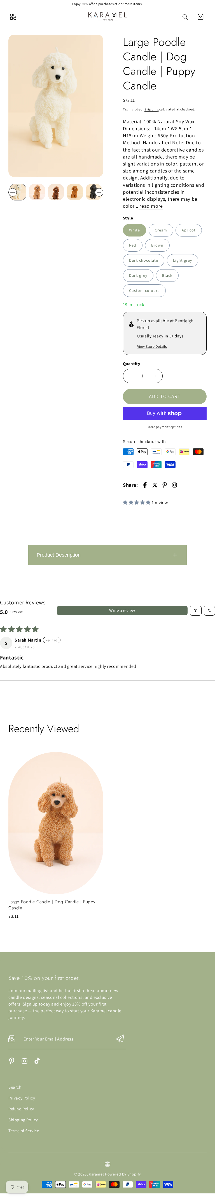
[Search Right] (185, 17)
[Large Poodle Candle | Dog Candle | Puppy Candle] (55, 106)
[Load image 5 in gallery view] (94, 192)
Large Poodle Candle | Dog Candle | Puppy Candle (51, 904)
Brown (157, 245)
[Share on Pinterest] (164, 485)
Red (132, 245)
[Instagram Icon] (24, 1063)
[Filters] (196, 611)
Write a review (122, 610)
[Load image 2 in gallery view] (37, 192)
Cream (161, 230)
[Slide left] (12, 192)
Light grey (182, 260)
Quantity (131, 363)
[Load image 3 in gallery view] (56, 192)
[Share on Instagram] (174, 485)
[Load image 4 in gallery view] (75, 192)
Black (167, 275)
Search (15, 1087)
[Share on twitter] (155, 485)
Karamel (96, 1174)
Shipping (151, 109)
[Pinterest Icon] (11, 1063)
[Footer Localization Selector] (107, 1164)
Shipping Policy (23, 1119)
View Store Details (152, 346)
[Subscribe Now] (120, 1039)
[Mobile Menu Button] (13, 16)
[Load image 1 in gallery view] (18, 192)
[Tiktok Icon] (37, 1063)
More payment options (165, 427)
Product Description (59, 555)
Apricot (189, 230)
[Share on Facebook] (145, 485)
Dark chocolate (143, 260)
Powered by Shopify (123, 1174)
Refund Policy (21, 1109)
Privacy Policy (21, 1098)
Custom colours (144, 290)
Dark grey (138, 275)
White (134, 230)
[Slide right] (99, 192)
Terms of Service (23, 1130)
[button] (200, 17)
